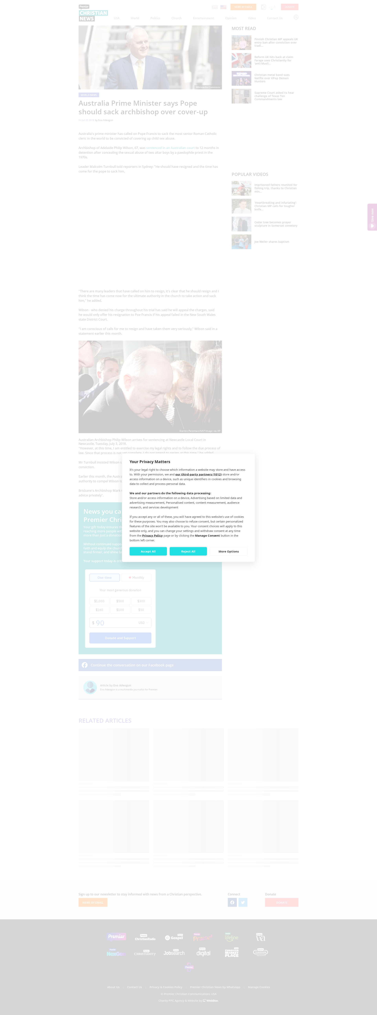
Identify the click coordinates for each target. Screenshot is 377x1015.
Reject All (188, 551)
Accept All (148, 551)
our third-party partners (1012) (198, 474)
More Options (229, 551)
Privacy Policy (152, 535)
